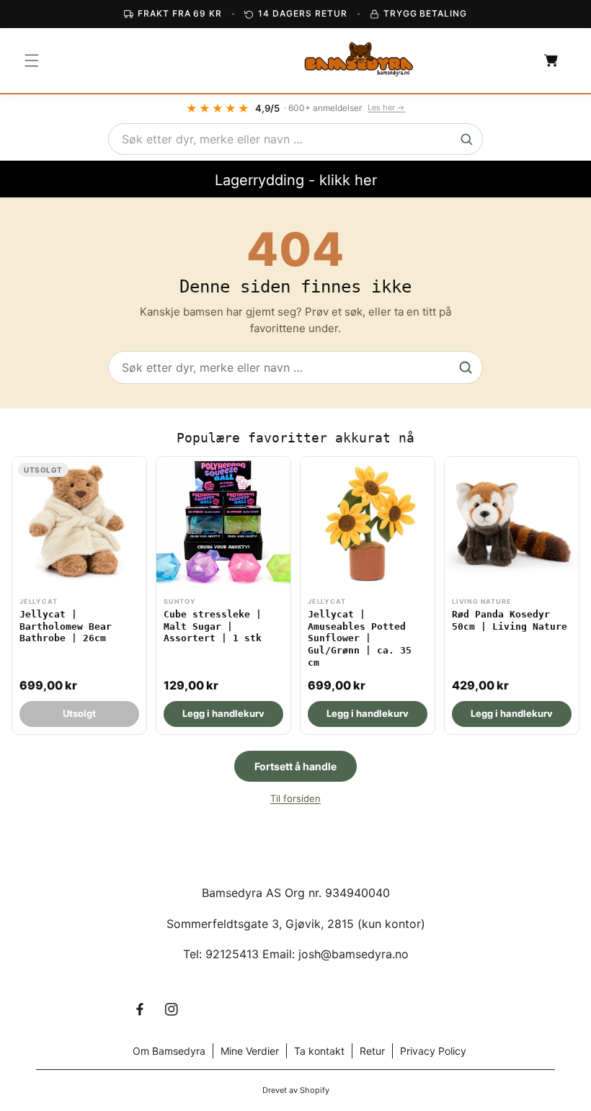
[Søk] (466, 139)
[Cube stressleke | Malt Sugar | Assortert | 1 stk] (223, 595)
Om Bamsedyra (169, 1051)
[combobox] (295, 139)
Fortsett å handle (295, 766)
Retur (372, 1051)
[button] (31, 60)
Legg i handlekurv (223, 713)
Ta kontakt (319, 1051)
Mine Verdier (250, 1051)
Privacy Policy (433, 1051)
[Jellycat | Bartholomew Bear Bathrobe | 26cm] (79, 595)
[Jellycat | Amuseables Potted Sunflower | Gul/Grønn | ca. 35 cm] (368, 595)
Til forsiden (295, 798)
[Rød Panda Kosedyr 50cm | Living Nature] (512, 595)
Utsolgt (79, 713)
